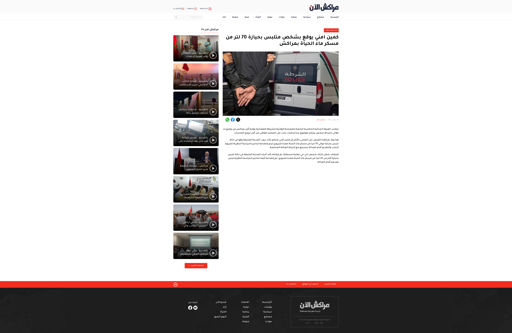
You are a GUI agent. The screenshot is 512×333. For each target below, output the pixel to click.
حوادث (282, 17)
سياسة (307, 17)
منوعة (235, 17)
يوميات (268, 307)
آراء (224, 17)
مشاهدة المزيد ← (196, 266)
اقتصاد (245, 302)
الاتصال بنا (177, 9)
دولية (269, 17)
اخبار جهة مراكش (331, 30)
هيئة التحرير (330, 284)
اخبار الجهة (204, 9)
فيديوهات (190, 9)
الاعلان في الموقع (310, 284)
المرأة (258, 17)
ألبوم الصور (220, 317)
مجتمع (320, 17)
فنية (247, 17)
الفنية (245, 317)
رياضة (294, 17)
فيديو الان (221, 302)
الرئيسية (335, 17)
